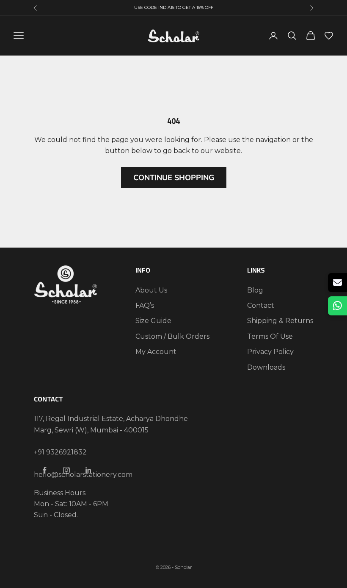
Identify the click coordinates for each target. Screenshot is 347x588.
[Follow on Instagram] (66, 470)
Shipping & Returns (280, 321)
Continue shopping (173, 178)
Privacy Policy (270, 352)
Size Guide (153, 321)
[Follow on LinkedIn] (88, 470)
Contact (260, 305)
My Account (155, 352)
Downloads (266, 367)
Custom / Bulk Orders (172, 336)
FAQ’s (144, 305)
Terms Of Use (270, 336)
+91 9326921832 (60, 452)
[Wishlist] (328, 35)
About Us (151, 290)
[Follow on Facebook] (44, 470)
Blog (255, 290)
